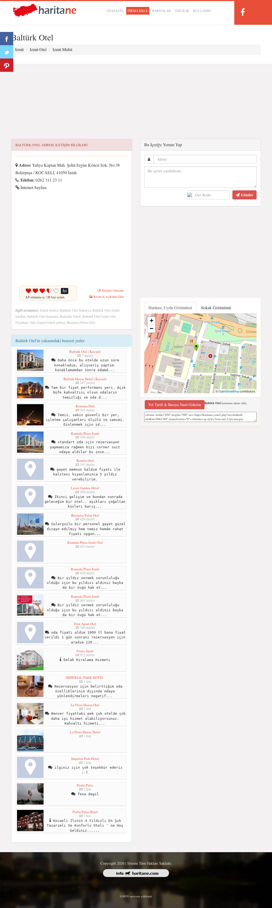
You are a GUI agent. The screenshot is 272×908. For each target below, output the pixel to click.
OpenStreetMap (229, 391)
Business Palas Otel (85, 515)
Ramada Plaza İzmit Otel (85, 542)
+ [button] (151, 320)
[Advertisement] (136, 101)
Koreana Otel (85, 406)
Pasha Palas (85, 785)
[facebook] (242, 12)
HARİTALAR (161, 10)
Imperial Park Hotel (85, 758)
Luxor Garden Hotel (85, 488)
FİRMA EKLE (138, 10)
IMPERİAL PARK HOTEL (85, 677)
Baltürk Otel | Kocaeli (85, 351)
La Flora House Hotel (85, 732)
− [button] (151, 328)
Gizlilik (182, 10)
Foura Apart (85, 650)
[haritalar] (44, 9)
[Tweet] (6, 51)
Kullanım (202, 10)
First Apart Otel (85, 623)
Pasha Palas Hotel (85, 811)
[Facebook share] (6, 38)
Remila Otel (85, 460)
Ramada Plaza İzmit (85, 569)
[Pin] (6, 65)
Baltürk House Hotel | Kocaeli (85, 378)
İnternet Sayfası (32, 187)
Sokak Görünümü (216, 307)
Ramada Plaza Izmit (85, 433)
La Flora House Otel (85, 704)
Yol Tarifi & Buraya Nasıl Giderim (174, 404)
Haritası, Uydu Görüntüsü (170, 307)
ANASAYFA (115, 10)
